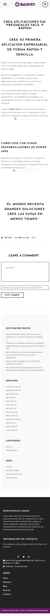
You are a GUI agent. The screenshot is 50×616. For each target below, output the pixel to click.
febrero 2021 (11, 416)
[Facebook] (18, 557)
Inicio (5, 578)
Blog (5, 586)
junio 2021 (10, 401)
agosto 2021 (10, 394)
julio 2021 (9, 397)
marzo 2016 (10, 426)
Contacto (7, 594)
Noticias (8, 238)
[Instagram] (29, 557)
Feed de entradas (12, 470)
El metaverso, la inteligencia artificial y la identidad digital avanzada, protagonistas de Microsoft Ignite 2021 (25, 346)
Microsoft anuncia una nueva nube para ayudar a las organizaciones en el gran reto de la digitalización (24, 355)
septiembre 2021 (12, 390)
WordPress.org (11, 478)
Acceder (9, 467)
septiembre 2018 (12, 419)
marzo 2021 (10, 412)
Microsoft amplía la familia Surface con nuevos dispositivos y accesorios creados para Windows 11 (24, 337)
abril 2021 (9, 408)
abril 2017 (9, 423)
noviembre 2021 (12, 387)
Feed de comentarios (14, 474)
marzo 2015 (10, 430)
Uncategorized (11, 450)
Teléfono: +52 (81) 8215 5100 (16, 566)
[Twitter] (24, 557)
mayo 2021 (10, 405)
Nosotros (7, 582)
